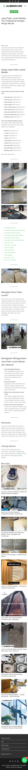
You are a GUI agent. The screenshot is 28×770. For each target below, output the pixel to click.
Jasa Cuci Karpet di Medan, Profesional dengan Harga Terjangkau (14, 492)
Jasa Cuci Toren (9, 257)
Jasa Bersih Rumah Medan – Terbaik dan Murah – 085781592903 (12, 695)
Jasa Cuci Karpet (9, 250)
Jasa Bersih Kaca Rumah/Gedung (14, 240)
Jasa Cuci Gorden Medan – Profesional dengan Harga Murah (13, 587)
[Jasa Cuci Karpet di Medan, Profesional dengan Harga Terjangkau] (14, 477)
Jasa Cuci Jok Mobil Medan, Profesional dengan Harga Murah (12, 513)
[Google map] (10, 1)
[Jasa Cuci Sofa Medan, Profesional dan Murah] (14, 546)
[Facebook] (13, 1)
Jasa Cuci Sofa (8, 242)
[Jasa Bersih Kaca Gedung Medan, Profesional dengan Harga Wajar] (14, 712)
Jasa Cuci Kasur (9, 247)
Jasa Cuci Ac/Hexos (10, 260)
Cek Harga (14, 11)
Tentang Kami (5, 749)
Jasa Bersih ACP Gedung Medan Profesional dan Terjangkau (11, 618)
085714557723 (6, 754)
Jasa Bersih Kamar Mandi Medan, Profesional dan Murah (12, 675)
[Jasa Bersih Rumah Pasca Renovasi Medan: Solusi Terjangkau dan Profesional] (14, 524)
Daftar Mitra (4, 745)
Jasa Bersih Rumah (9, 228)
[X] (18, 761)
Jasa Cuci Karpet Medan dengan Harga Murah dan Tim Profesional (14, 650)
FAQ (2, 741)
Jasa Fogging (8, 255)
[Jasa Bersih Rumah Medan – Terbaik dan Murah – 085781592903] (14, 686)
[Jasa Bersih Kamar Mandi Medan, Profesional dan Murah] (14, 663)
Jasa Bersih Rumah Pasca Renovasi (14, 230)
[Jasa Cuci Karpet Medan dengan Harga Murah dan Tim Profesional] (14, 635)
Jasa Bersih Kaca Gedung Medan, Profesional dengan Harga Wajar (12, 727)
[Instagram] (15, 1)
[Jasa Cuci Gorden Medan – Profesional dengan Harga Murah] (14, 572)
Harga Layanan (5, 738)
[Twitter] (18, 1)
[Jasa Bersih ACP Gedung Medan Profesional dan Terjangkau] (14, 603)
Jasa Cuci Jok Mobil (10, 245)
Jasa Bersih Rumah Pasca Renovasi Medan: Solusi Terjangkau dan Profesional (12, 534)
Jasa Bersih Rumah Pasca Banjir (13, 235)
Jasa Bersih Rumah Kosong (12, 233)
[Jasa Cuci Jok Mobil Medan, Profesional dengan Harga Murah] (14, 503)
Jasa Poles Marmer (10, 252)
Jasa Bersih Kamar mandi (11, 237)
